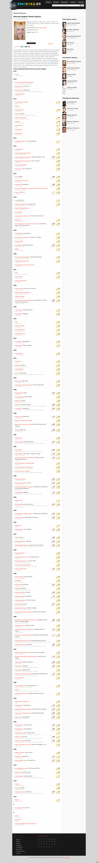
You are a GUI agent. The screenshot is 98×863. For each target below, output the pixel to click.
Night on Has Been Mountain (22, 208)
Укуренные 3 (18, 756)
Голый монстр (18, 309)
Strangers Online (19, 241)
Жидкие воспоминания (21, 204)
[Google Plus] (29, 46)
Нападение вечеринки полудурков (23, 611)
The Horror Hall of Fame (21, 568)
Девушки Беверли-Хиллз (21, 685)
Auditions (17, 784)
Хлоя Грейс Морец (73, 68)
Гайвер (17, 537)
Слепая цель (18, 381)
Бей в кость (18, 404)
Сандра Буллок (72, 81)
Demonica (17, 121)
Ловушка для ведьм (20, 592)
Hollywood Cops (19, 437)
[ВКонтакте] (21, 46)
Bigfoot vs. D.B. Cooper (20, 117)
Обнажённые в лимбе (20, 732)
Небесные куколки (19, 517)
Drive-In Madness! (19, 677)
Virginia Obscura (19, 125)
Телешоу (73, 2)
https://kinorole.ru (66, 857)
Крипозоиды (18, 665)
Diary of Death (18, 212)
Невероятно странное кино (22, 640)
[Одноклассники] (24, 46)
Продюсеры (19, 847)
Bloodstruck (18, 219)
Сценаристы (19, 849)
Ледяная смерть (19, 776)
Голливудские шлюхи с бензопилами (24, 629)
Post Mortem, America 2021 (21, 180)
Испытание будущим (20, 504)
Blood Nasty (18, 580)
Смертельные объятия (20, 600)
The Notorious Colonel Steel (22, 260)
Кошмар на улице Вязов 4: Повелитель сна (26, 619)
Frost (16, 321)
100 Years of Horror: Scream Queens (24, 467)
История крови (18, 90)
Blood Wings (18, 819)
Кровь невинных (19, 529)
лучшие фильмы (42, 27)
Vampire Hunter (19, 500)
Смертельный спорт (20, 791)
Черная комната (19, 725)
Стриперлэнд (18, 184)
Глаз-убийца (18, 408)
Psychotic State (18, 133)
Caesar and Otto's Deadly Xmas (23, 153)
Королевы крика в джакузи (21, 545)
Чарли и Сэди (18, 345)
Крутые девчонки (19, 441)
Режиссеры (64, 2)
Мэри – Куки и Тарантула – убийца (23, 424)
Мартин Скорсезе (73, 121)
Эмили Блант (71, 74)
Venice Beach (18, 361)
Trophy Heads (18, 129)
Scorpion (17, 689)
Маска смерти (18, 416)
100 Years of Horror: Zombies (22, 471)
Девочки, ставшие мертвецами (22, 160)
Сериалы (80, 2)
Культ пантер (18, 168)
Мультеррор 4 (18, 807)
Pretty (16, 272)
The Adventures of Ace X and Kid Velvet (24, 264)
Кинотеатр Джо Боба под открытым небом (25, 656)
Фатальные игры (19, 705)
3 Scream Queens (19, 109)
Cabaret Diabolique (19, 94)
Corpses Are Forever (20, 333)
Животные (17, 400)
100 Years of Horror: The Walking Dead (24, 463)
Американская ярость (20, 608)
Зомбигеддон (18, 341)
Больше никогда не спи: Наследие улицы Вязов (27, 223)
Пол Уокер (70, 42)
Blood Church (18, 525)
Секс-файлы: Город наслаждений (23, 384)
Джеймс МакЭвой (73, 29)
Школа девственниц (20, 541)
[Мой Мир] (26, 46)
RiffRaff (17, 249)
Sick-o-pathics (18, 449)
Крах (16, 176)
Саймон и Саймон (19, 752)
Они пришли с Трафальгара (22, 237)
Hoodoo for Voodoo (19, 296)
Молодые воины (19, 728)
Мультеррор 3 (18, 86)
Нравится (50, 43)
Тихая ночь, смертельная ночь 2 (23, 673)
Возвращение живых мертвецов (23, 709)
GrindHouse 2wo (19, 149)
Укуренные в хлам (19, 740)
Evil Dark (17, 105)
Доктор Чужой (18, 604)
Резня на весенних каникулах (22, 257)
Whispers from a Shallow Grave (22, 292)
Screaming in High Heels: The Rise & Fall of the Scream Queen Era (31, 188)
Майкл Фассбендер (73, 23)
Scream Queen (18, 353)
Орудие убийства (19, 576)
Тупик (16, 200)
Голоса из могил (19, 288)
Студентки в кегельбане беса (22, 635)
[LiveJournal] (28, 46)
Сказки (16, 787)
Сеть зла (17, 373)
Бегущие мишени (19, 396)
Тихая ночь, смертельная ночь (22, 713)
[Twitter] (23, 46)
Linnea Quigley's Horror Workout (23, 564)
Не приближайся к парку (21, 768)
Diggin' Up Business (20, 553)
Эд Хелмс (70, 49)
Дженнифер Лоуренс (74, 61)
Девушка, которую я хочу (21, 560)
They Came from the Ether (21, 102)
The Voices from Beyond (21, 164)
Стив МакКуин (72, 102)
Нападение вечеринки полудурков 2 (24, 486)
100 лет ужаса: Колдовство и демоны (24, 457)
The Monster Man (19, 369)
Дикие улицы (18, 717)
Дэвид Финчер (72, 115)
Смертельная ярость (20, 644)
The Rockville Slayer (20, 329)
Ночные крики (18, 669)
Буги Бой (17, 429)
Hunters (17, 815)
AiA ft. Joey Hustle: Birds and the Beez (24, 82)
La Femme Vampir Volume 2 (22, 215)
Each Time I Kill (18, 276)
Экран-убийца (18, 453)
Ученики (17, 113)
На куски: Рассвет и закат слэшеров (24, 300)
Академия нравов (19, 596)
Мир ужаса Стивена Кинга (21, 693)
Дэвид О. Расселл (73, 128)
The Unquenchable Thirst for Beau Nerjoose (25, 823)
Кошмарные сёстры (20, 625)
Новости (18, 839)
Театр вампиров (19, 233)
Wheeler (17, 799)
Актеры (48, 2)
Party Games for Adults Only (22, 701)
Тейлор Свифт (72, 87)
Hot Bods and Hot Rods (20, 280)
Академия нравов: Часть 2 (21, 557)
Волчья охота (18, 313)
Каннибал (17, 365)
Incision (17, 74)
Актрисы (56, 2)
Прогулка (17, 192)
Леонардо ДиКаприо (74, 36)
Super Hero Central (19, 325)
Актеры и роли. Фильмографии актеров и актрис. (29, 6)
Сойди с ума (18, 736)
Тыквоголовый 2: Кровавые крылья (23, 513)
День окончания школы (21, 760)
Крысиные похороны (20, 479)
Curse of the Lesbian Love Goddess (23, 420)
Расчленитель (18, 392)
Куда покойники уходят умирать (23, 157)
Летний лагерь (18, 772)
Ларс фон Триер (72, 108)
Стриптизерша (18, 492)
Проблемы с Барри (20, 141)
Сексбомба (18, 588)
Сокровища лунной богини (21, 652)
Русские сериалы (20, 851)
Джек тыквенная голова (21, 482)
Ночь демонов (18, 245)
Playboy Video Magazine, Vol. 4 (22, 744)
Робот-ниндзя (18, 584)
